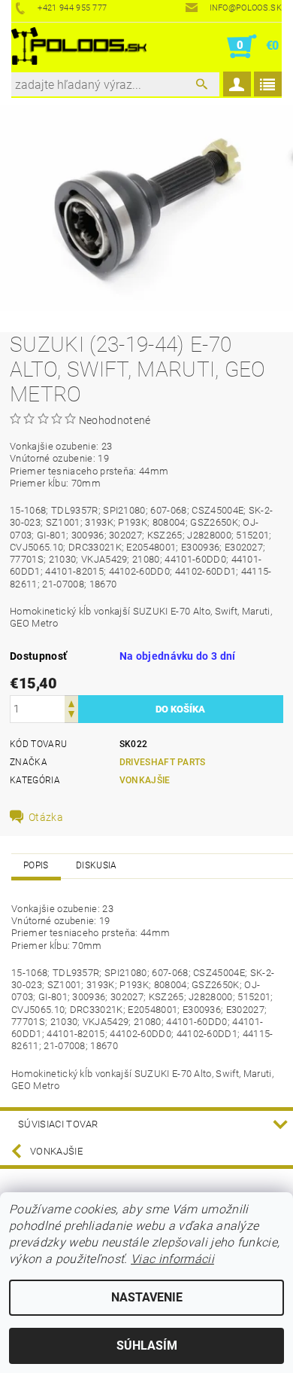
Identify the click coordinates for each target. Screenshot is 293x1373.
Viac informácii (172, 1259)
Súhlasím (146, 1345)
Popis (36, 865)
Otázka (46, 817)
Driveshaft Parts (162, 762)
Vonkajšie (145, 780)
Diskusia (96, 865)
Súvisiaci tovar (58, 1124)
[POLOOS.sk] (78, 46)
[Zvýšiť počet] (71, 702)
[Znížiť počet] (71, 716)
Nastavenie (147, 1297)
